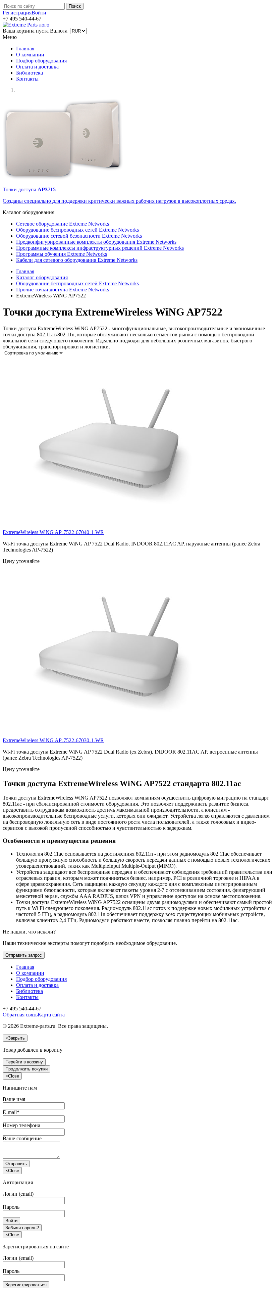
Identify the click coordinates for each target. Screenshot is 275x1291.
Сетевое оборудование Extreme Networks (62, 224)
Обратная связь (20, 1014)
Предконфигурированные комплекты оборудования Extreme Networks (96, 242)
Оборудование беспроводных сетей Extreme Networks (77, 230)
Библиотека (29, 73)
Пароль (11, 1207)
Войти (39, 12)
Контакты (27, 79)
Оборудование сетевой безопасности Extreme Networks (79, 236)
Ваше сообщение (22, 1138)
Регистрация (17, 12)
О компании (30, 54)
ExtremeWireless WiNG (53, 532)
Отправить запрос (23, 955)
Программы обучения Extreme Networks (61, 254)
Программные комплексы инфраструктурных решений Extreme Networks (100, 248)
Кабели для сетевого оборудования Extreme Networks (77, 260)
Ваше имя (14, 1099)
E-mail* (11, 1112)
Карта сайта (51, 1014)
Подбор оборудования (41, 60)
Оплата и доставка (37, 66)
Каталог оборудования (42, 277)
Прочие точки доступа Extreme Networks (62, 289)
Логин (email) (18, 1194)
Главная (25, 48)
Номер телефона (21, 1125)
